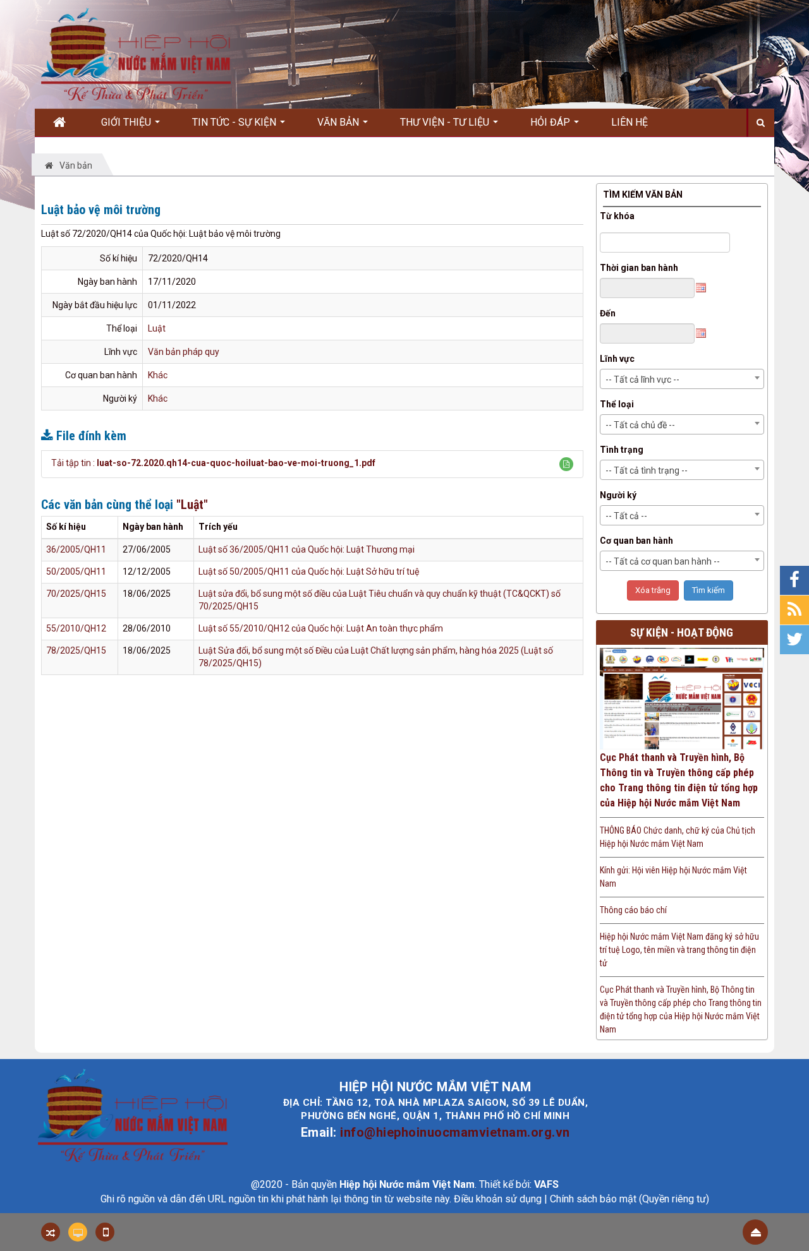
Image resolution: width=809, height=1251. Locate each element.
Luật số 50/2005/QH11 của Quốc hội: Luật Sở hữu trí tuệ (308, 571)
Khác (157, 375)
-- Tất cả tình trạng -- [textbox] (646, 470)
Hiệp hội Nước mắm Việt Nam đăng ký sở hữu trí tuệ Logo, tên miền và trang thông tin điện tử (679, 949)
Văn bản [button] (339, 122)
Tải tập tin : (213, 463)
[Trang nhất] (64, 122)
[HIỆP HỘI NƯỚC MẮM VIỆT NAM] (136, 54)
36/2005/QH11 (76, 549)
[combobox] (682, 379)
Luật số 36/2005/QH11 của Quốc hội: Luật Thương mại (306, 549)
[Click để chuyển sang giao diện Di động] (104, 1232)
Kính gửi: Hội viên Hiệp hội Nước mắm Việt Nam (673, 877)
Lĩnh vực (617, 359)
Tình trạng (621, 450)
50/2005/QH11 (76, 571)
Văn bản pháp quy (183, 352)
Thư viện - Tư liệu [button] (446, 122)
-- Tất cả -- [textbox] (626, 516)
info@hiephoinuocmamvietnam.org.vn (455, 1132)
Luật (157, 328)
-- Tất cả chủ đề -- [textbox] (640, 425)
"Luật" (192, 504)
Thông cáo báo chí (633, 910)
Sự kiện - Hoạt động (681, 632)
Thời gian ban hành (639, 268)
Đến (608, 313)
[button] (566, 464)
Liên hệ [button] (629, 122)
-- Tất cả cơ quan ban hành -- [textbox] (662, 561)
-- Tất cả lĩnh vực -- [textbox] (642, 379)
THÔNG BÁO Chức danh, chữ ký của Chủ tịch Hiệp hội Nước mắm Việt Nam (677, 837)
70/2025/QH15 (76, 594)
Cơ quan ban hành (636, 541)
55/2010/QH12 (76, 628)
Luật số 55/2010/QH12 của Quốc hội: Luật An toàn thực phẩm (320, 628)
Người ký (618, 495)
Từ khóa (617, 216)
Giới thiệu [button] (127, 122)
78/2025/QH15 (76, 650)
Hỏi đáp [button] (551, 122)
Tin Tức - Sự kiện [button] (235, 122)
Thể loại (617, 404)
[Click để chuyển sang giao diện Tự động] (50, 1232)
